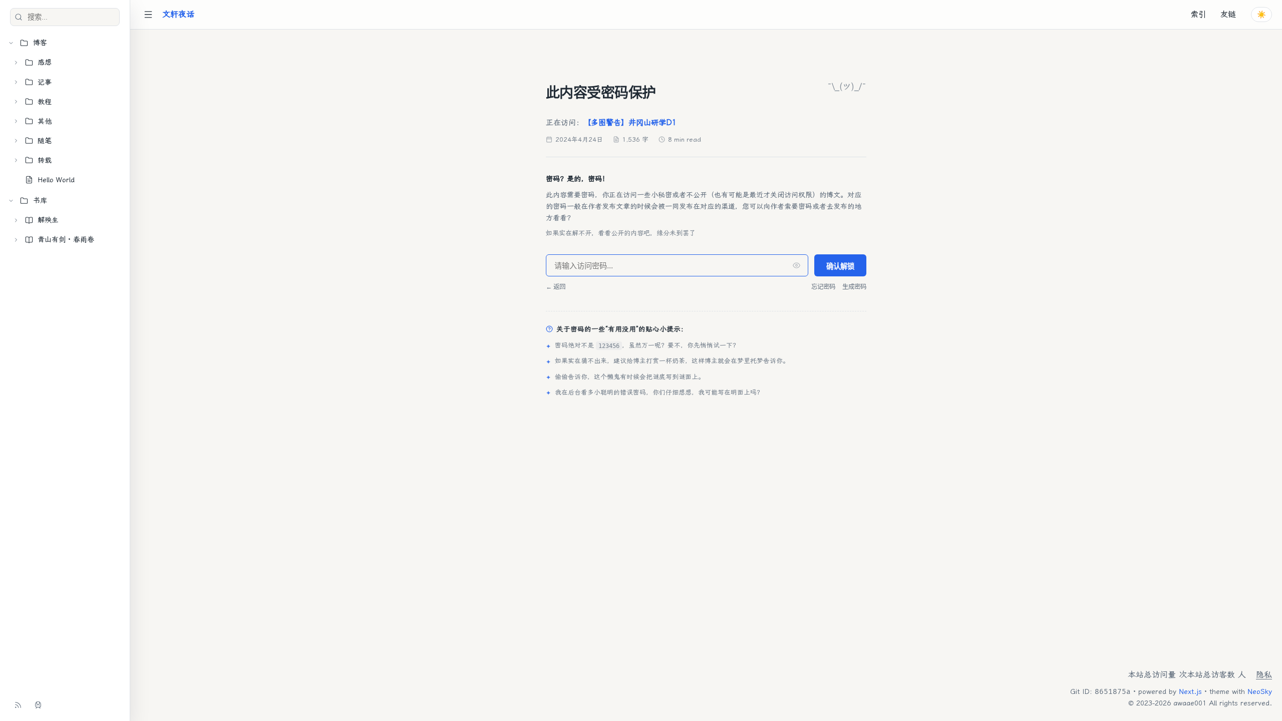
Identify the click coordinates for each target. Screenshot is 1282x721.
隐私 (1264, 674)
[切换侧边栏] (148, 15)
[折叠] (11, 43)
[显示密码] (796, 265)
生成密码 (854, 286)
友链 (1228, 14)
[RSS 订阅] (18, 705)
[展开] (16, 63)
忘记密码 (823, 286)
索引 (1198, 14)
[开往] (38, 705)
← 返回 (555, 286)
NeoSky (1259, 691)
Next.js (1190, 691)
